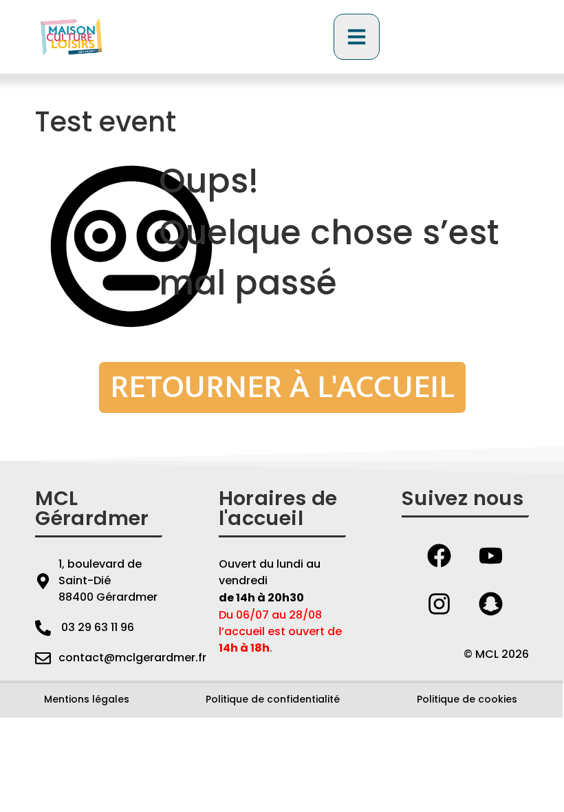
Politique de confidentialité (273, 699)
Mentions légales (86, 699)
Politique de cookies (467, 699)
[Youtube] (491, 555)
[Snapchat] (491, 603)
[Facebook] (439, 555)
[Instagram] (439, 603)
